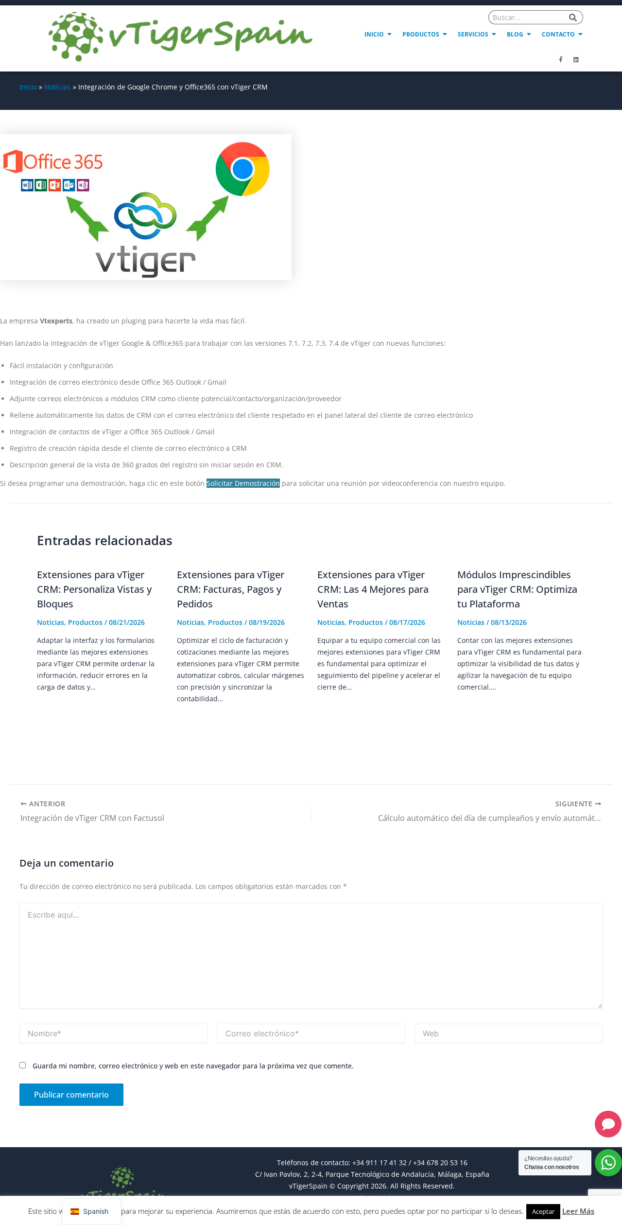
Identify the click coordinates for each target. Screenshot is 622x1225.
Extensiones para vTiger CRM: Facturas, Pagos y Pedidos (230, 589)
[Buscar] (573, 17)
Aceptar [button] (543, 1211)
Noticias (50, 622)
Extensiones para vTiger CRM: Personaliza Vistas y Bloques (94, 589)
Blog (515, 34)
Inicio (374, 34)
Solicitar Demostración (243, 483)
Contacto (558, 34)
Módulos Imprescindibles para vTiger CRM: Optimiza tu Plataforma (517, 589)
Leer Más (578, 1211)
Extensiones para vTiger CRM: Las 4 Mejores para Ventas (373, 589)
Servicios (473, 34)
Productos (420, 34)
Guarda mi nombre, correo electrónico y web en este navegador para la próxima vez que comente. (193, 1065)
